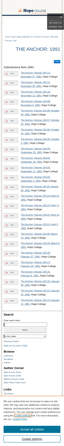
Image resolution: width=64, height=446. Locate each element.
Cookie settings (22, 415)
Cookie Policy (20, 419)
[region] (32, 421)
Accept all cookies (32, 429)
